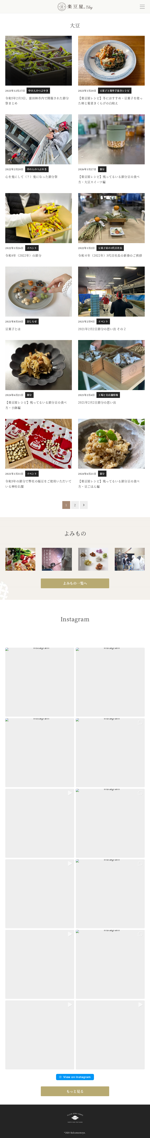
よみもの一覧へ (75, 583)
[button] (39, 682)
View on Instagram (77, 1077)
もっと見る (75, 1091)
